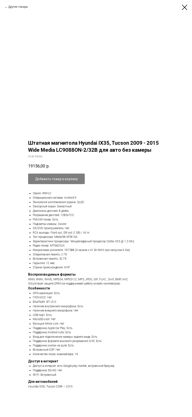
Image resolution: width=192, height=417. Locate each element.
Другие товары (18, 6)
